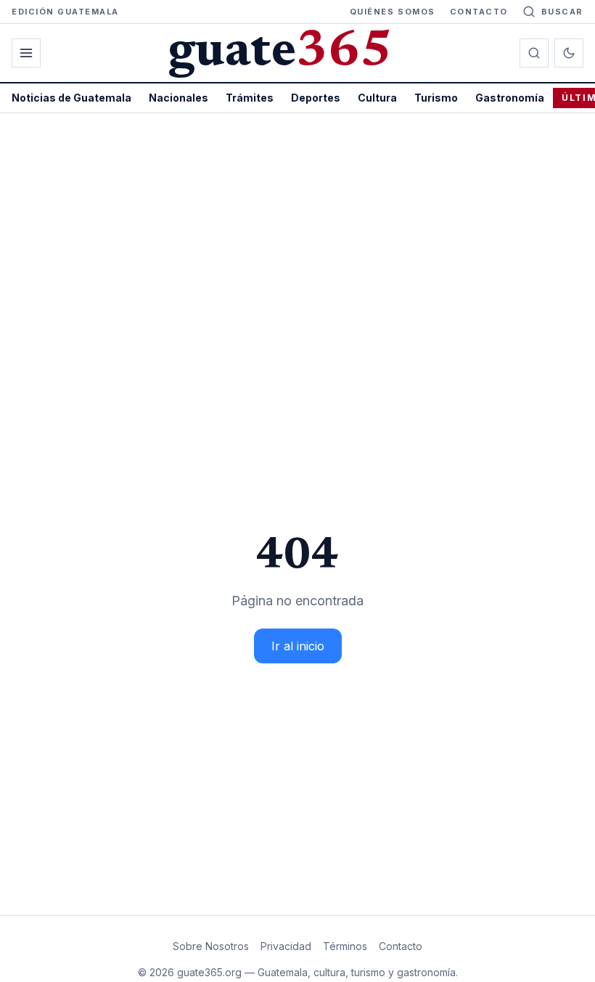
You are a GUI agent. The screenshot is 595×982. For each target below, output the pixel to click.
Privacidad (285, 946)
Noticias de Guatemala (71, 97)
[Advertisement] (297, 222)
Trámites (250, 97)
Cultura (377, 97)
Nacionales (178, 97)
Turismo (436, 97)
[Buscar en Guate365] (534, 52)
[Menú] (26, 52)
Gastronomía (509, 97)
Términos (345, 946)
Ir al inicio (297, 646)
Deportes (315, 97)
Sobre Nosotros (211, 946)
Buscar (562, 12)
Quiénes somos (392, 12)
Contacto (479, 12)
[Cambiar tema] (568, 52)
